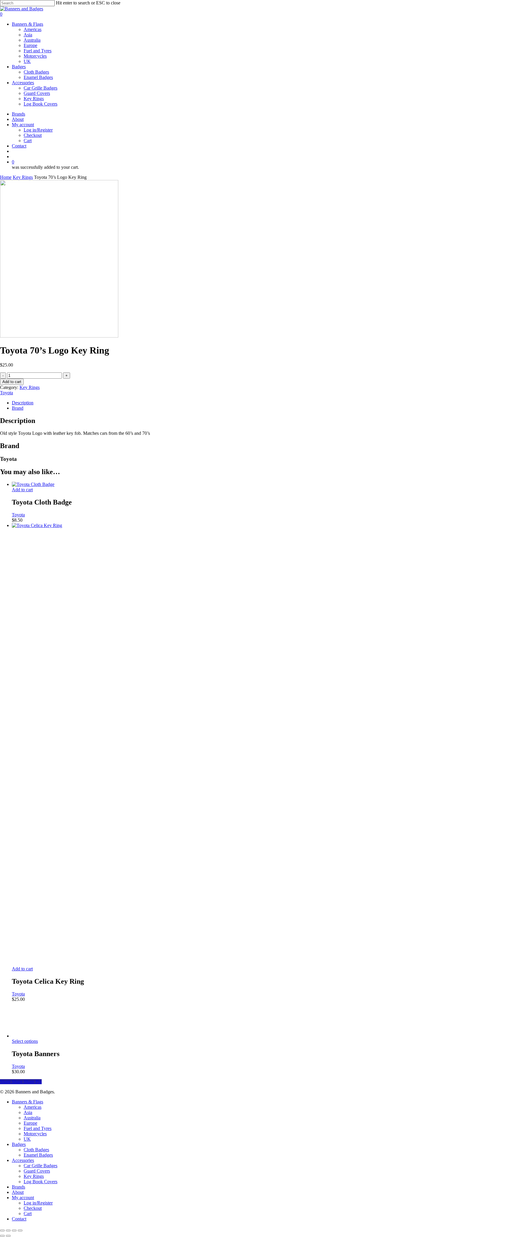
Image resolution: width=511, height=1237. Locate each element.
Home (6, 177)
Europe (30, 1123)
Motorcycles (35, 1133)
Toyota (6, 392)
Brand (17, 408)
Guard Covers (37, 1170)
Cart (28, 1213)
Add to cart (11, 382)
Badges (19, 1144)
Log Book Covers (40, 1181)
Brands (18, 1186)
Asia (28, 1112)
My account (23, 1197)
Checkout (33, 1208)
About (18, 1192)
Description (22, 402)
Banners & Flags (27, 1101)
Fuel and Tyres (37, 1128)
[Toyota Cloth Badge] (33, 484)
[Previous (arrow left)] (2, 1236)
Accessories (23, 1160)
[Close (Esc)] (20, 1230)
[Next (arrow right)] (8, 1236)
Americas (32, 1107)
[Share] (14, 1230)
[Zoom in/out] (2, 1230)
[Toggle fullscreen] (8, 1230)
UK (27, 1139)
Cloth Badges (36, 1149)
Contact (19, 1218)
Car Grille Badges (40, 1165)
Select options (25, 1041)
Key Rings (23, 177)
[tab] (261, 403)
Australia (32, 1117)
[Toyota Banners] (41, 1035)
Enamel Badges (38, 1154)
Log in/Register (38, 1202)
